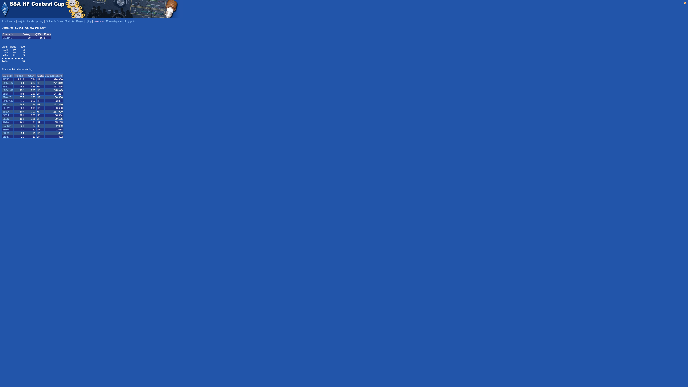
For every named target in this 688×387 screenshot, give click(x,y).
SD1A (6, 111)
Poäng (19, 75)
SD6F (6, 93)
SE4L (6, 136)
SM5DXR (8, 90)
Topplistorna (9, 21)
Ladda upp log (35, 21)
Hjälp (89, 21)
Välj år (21, 21)
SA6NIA (7, 126)
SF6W (6, 108)
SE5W (6, 129)
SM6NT (7, 97)
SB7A (6, 122)
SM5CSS (8, 83)
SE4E (6, 79)
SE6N (6, 118)
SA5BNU (7, 37)
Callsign (8, 75)
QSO (31, 75)
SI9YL (6, 104)
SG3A (6, 115)
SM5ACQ (8, 100)
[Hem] (5, 9)
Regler (80, 21)
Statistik (69, 21)
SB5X (6, 133)
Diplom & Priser (54, 21)
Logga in (130, 21)
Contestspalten (114, 21)
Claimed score (53, 75)
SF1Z (6, 86)
